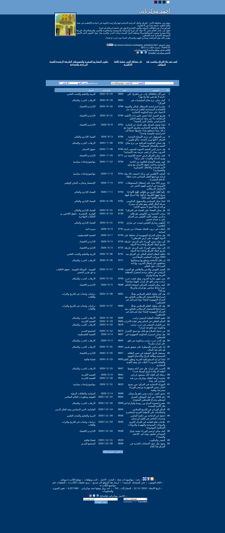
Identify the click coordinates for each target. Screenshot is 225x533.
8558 (120, 403)
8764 (120, 161)
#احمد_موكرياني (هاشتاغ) (159, 53)
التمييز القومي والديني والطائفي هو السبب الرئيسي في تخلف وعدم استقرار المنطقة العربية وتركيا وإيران (145, 272)
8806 (120, 94)
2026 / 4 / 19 (106, 321)
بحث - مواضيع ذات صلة (128, 479)
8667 (120, 334)
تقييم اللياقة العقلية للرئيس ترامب (148, 318)
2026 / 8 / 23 (106, 94)
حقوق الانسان (88, 149)
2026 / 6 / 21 (106, 210)
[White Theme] (168, 2)
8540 (120, 415)
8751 (120, 201)
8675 (120, 331)
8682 (120, 321)
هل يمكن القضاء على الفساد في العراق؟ (145, 210)
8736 (120, 213)
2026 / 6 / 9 (107, 229)
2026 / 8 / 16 (106, 106)
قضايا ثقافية (89, 359)
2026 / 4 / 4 (107, 334)
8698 (120, 284)
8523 (120, 440)
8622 (120, 378)
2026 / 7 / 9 (107, 173)
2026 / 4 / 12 (106, 331)
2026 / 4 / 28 (106, 294)
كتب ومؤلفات (90, 479)
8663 (120, 346)
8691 (120, 294)
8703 (120, 278)
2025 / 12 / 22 (105, 396)
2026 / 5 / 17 (106, 269)
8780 (120, 149)
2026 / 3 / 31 (106, 346)
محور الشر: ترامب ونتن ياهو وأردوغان (146, 393)
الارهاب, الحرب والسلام (83, 100)
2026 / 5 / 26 (106, 260)
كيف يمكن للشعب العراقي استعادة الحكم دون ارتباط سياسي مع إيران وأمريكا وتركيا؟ (145, 288)
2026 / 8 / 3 (107, 136)
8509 (120, 443)
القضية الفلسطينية (86, 235)
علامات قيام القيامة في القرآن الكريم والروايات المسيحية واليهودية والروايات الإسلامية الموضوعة (146, 425)
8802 (120, 100)
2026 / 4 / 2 (107, 340)
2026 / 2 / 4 (107, 393)
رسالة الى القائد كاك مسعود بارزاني (148, 374)
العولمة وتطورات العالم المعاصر (80, 397)
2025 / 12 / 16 (105, 403)
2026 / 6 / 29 (106, 201)
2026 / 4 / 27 (106, 305)
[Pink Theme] (155, 2)
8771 (120, 155)
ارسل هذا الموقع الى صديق (105, 482)
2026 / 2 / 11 (106, 384)
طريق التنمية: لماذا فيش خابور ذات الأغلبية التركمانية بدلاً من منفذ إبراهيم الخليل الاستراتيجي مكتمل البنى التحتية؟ (144, 118)
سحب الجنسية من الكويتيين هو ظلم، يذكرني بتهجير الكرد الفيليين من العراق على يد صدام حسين (146, 216)
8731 (120, 229)
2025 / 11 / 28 (105, 415)
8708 (120, 269)
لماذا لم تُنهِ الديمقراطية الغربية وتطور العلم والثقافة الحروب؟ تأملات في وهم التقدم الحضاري (144, 362)
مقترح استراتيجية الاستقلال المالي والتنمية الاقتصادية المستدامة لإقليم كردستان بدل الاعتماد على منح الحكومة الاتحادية (145, 109)
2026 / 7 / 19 (106, 155)
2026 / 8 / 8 (107, 124)
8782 (120, 143)
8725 (120, 247)
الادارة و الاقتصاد (87, 106)
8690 (120, 305)
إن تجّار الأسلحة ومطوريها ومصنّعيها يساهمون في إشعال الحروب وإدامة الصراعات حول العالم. (148, 263)
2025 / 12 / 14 (105, 409)
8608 (120, 393)
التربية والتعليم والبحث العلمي (81, 94)
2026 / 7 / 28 (106, 149)
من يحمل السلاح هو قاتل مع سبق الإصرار (145, 331)
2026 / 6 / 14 (106, 213)
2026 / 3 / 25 (106, 353)
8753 (120, 192)
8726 (120, 241)
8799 (120, 106)
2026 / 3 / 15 (106, 368)
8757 (120, 182)
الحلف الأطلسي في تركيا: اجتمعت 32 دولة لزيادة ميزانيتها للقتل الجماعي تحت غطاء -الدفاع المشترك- (144, 176)
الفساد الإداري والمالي (84, 136)
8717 (120, 260)
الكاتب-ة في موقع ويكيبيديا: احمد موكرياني (152, 50)
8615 (120, 384)
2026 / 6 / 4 (107, 241)
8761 (120, 173)
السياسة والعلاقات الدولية (83, 393)
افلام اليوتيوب (154, 482)
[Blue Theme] (159, 2)
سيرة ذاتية (90, 229)
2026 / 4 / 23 (106, 317)
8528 (120, 431)
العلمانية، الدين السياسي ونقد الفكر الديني (75, 409)
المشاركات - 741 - (122, 488)
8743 (120, 210)
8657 (120, 353)
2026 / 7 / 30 (106, 143)
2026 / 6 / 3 (107, 247)
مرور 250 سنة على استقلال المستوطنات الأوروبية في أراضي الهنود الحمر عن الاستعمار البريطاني (145, 186)
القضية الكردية (88, 321)
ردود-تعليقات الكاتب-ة (79, 482)
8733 (120, 222)
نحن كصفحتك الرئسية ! (133, 482)
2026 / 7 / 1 (107, 192)
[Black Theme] (164, 2)
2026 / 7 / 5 (107, 182)
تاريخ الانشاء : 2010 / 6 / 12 (147, 488)
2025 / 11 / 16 (105, 431)
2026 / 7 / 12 (106, 161)
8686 (120, 317)
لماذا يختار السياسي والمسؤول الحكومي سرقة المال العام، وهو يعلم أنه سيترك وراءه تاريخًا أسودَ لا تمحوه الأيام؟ (146, 204)
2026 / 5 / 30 (106, 254)
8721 (120, 254)
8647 (120, 368)
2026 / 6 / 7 (107, 235)
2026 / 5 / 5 (107, 284)
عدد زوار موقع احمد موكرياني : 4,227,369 (88, 488)
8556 (120, 409)
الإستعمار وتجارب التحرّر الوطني (79, 183)
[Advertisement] (81, 71)
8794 (120, 115)
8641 (120, 374)
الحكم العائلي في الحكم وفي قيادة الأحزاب (144, 321)
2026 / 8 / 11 (106, 115)
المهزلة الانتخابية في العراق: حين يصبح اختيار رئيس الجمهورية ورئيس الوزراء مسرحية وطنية (146, 387)
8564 (120, 396)
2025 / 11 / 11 (106, 440)
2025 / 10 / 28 (105, 443)
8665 (120, 340)
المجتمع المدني (88, 331)
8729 (120, 235)
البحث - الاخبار (107, 479)
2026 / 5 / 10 (106, 278)
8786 (120, 136)
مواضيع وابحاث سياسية (84, 161)
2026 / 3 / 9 (107, 374)
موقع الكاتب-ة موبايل (71, 479)
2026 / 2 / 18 (106, 378)
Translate (142, 501)
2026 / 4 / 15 (106, 324)
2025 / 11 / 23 (105, 422)
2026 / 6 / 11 (106, 222)
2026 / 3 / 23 (106, 359)
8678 (120, 324)
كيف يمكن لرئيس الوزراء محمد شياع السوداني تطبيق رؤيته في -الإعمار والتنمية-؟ (147, 434)
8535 (120, 422)
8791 (120, 124)
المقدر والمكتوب (157, 440)
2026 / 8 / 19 (106, 100)
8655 (120, 359)
